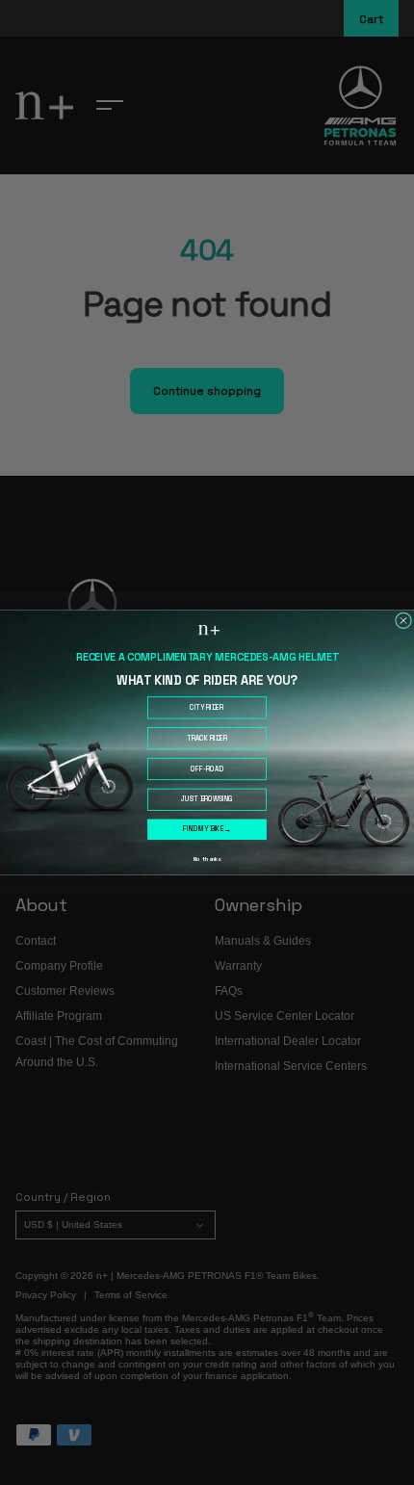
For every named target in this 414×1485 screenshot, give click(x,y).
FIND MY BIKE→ (206, 829)
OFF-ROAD (206, 769)
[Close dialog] (404, 620)
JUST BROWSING (207, 799)
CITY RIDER (206, 707)
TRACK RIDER (207, 738)
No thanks (207, 859)
